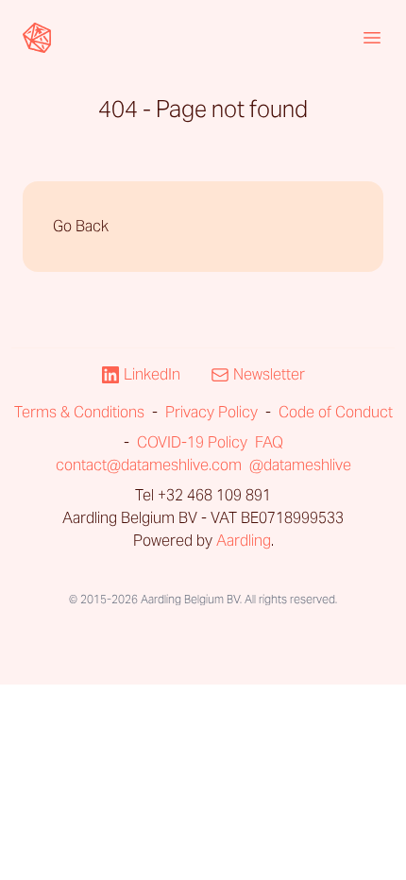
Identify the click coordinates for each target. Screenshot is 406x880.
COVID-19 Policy (192, 442)
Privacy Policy (211, 412)
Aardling (243, 540)
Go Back (81, 226)
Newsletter (269, 374)
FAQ (269, 442)
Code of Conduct (336, 412)
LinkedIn (152, 374)
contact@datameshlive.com (149, 465)
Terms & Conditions (79, 412)
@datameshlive (300, 465)
